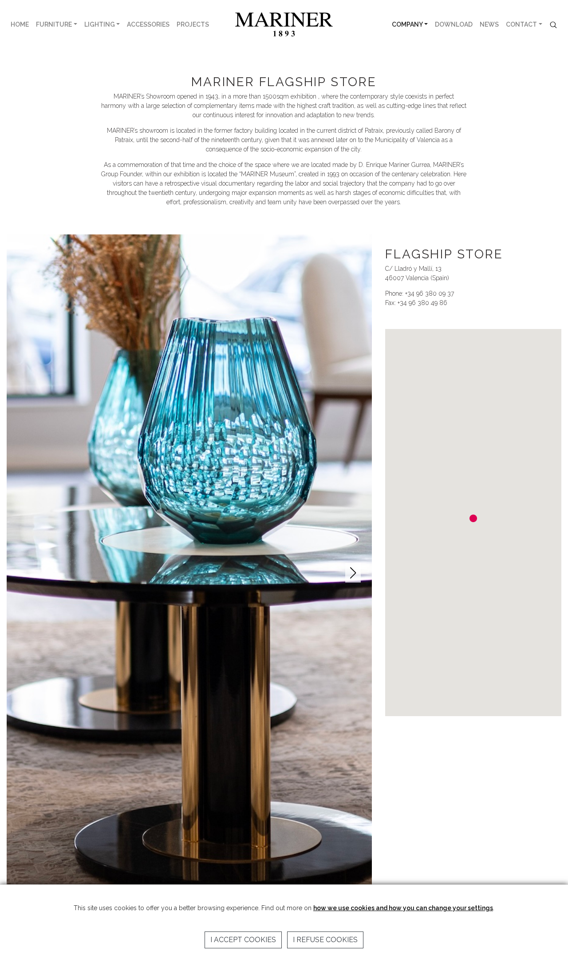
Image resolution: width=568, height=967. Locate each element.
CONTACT (521, 24)
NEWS (489, 24)
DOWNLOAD (454, 24)
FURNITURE (54, 24)
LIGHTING (99, 24)
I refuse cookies (325, 939)
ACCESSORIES (148, 24)
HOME (20, 24)
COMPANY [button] (407, 24)
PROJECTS (193, 24)
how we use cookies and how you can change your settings (403, 908)
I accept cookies (243, 939)
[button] (353, 573)
